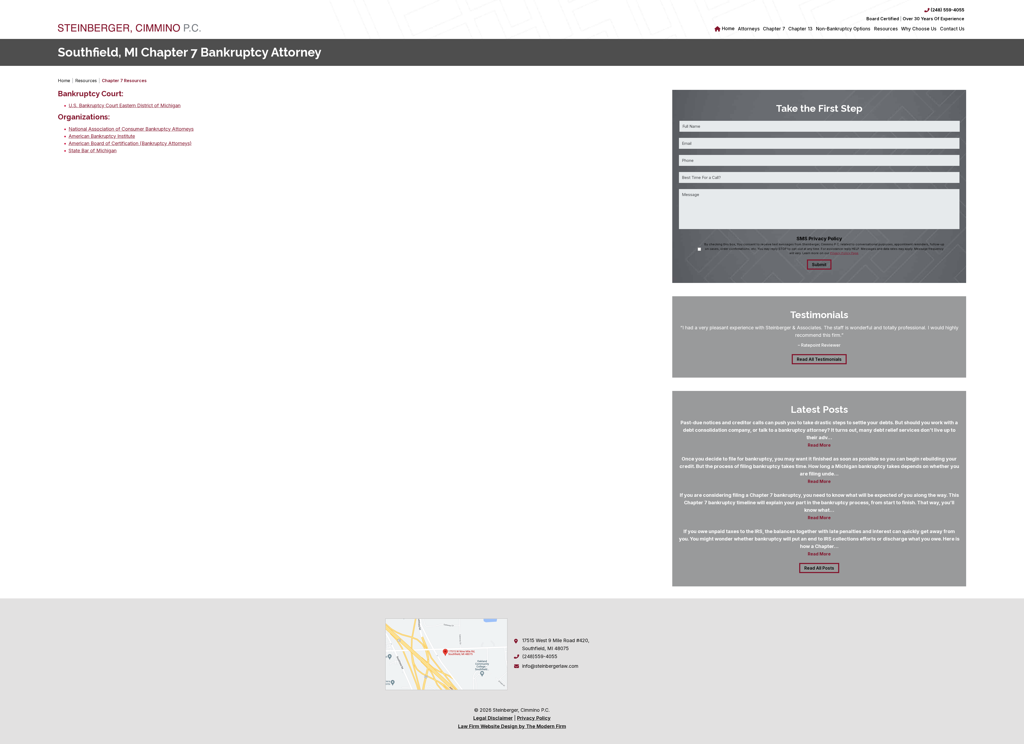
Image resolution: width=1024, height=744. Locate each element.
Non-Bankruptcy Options (843, 28)
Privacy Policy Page (844, 253)
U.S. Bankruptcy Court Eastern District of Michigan (125, 105)
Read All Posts (819, 568)
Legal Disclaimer (493, 718)
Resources (886, 28)
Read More (819, 445)
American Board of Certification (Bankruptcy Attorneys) (130, 143)
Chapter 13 (800, 28)
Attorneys (749, 28)
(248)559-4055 (539, 656)
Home (728, 28)
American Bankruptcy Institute (102, 136)
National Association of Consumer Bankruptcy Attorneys (131, 129)
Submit (819, 264)
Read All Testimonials (819, 359)
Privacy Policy (534, 718)
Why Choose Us (919, 28)
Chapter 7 (774, 28)
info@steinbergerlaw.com (550, 666)
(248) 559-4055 (947, 10)
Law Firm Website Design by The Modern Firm (512, 726)
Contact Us (952, 28)
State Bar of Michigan (93, 150)
